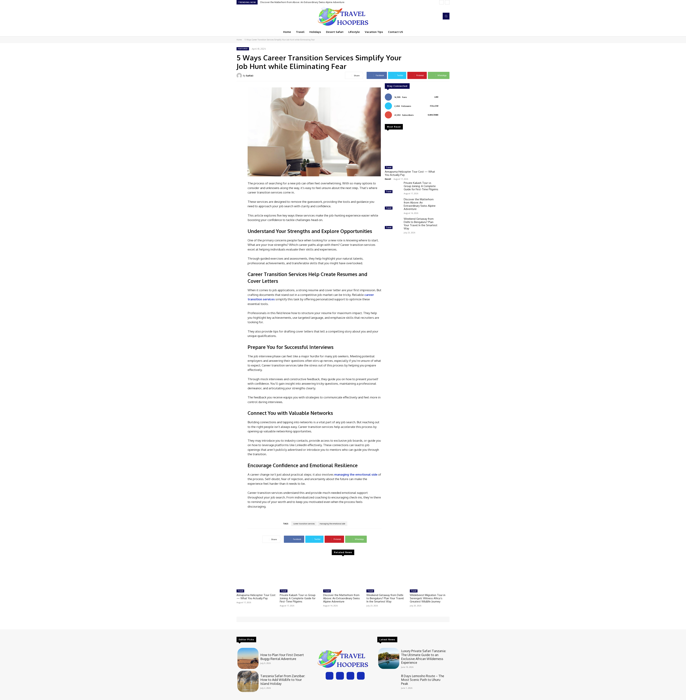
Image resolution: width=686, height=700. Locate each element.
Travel (388, 167)
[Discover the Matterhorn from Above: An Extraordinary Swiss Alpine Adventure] (393, 204)
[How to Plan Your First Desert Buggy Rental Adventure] (248, 658)
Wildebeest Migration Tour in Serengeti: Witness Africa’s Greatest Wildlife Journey (427, 598)
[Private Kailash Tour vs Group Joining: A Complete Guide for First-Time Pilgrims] (393, 187)
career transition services (304, 523)
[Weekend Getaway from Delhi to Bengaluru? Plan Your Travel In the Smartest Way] (393, 223)
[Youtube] (436, 16)
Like (436, 97)
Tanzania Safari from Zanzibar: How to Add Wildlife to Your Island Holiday (282, 680)
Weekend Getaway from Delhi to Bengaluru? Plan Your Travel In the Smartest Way (304, 2)
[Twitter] (431, 16)
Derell (388, 179)
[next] (447, 2)
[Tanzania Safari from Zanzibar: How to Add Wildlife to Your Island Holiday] (248, 681)
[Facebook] (421, 16)
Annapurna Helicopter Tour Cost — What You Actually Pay (410, 173)
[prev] (441, 2)
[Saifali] (240, 75)
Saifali (249, 75)
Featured (243, 49)
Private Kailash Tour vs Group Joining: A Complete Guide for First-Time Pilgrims (421, 186)
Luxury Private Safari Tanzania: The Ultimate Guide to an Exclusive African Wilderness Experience (423, 656)
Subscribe (433, 115)
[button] (446, 16)
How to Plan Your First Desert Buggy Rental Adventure (282, 657)
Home (239, 39)
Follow (434, 106)
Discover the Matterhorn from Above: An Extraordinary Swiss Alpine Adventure (420, 204)
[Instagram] (426, 16)
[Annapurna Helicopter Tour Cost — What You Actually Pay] (411, 149)
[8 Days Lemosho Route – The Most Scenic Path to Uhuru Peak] (388, 681)
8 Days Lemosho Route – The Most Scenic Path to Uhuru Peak (422, 680)
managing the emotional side (332, 523)
